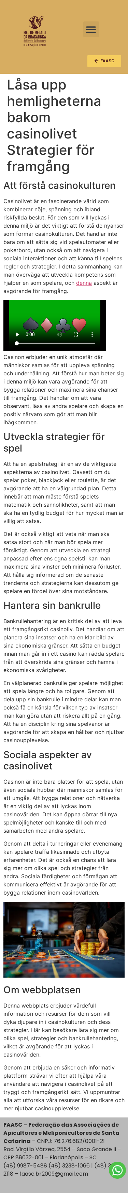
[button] (91, 29)
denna (84, 282)
